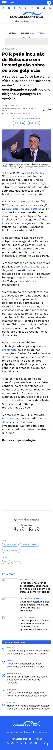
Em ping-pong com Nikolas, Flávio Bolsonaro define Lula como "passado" (27, 679)
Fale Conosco (41, 732)
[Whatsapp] (3, 8)
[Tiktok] (44, 8)
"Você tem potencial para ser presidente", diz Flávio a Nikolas (26, 665)
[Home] (26, 15)
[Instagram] (32, 8)
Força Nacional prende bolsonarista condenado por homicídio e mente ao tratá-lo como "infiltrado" (35, 587)
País (6, 562)
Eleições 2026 (27, 33)
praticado (15, 400)
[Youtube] (38, 8)
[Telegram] (9, 8)
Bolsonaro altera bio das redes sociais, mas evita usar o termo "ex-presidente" (34, 606)
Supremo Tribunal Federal (23, 208)
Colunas (19, 732)
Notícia (16, 562)
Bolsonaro (28, 266)
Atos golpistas (11, 551)
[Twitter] (20, 8)
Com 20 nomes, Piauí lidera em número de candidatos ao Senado (27, 694)
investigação (10, 545)
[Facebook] (14, 8)
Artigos (29, 732)
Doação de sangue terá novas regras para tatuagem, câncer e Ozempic (28, 652)
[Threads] (50, 8)
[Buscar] (49, 3)
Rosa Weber (10, 418)
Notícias (13, 33)
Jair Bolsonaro (34, 172)
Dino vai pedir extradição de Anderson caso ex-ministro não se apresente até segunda (34, 625)
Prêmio (41, 33)
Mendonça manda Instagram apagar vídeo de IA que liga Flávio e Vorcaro (28, 707)
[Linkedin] (26, 8)
